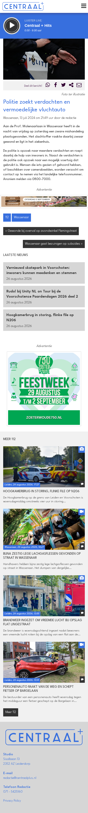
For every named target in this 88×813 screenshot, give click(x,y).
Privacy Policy (12, 800)
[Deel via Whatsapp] (47, 86)
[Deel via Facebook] (55, 86)
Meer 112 (10, 712)
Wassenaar (21, 217)
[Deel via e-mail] (79, 86)
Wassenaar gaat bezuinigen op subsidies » (54, 243)
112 (7, 217)
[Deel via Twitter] (63, 86)
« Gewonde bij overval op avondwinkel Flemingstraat (41, 231)
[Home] (23, 6)
